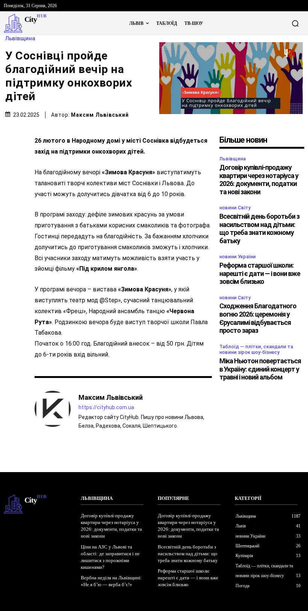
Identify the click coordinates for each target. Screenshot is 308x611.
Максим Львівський (100, 115)
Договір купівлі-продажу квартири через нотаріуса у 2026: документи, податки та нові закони (258, 179)
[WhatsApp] (11, 204)
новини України (237, 256)
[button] (295, 23)
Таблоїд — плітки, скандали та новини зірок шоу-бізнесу (256, 349)
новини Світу (235, 207)
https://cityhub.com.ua (106, 407)
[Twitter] (11, 168)
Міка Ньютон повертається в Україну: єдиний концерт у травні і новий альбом (260, 369)
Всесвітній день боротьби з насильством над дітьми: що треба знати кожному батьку (259, 228)
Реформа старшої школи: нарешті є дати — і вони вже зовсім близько (259, 273)
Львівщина (20, 38)
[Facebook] (11, 150)
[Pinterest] (11, 186)
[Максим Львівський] (53, 411)
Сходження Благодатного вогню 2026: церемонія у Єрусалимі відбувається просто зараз (257, 318)
